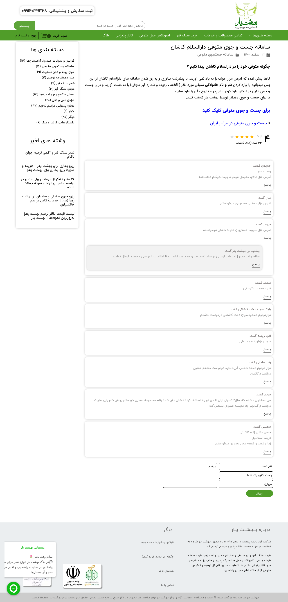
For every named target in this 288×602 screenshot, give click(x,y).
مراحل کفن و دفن (59, 100)
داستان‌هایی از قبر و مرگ (55, 122)
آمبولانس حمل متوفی (155, 35)
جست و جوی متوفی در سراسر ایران (238, 123)
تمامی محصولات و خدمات (223, 35)
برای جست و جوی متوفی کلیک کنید (235, 110)
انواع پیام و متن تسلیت (55, 72)
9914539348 (35, 10)
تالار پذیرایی (124, 35)
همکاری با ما (166, 570)
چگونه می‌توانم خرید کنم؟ (158, 556)
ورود (33, 35)
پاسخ (267, 184)
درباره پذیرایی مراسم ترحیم (52, 105)
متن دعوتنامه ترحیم (58, 77)
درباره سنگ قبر (61, 88)
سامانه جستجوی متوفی (215, 54)
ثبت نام (21, 35)
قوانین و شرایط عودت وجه (157, 542)
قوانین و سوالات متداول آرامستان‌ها (47, 60)
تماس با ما (167, 584)
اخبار (69, 111)
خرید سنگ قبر (187, 35)
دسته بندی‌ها (262, 35)
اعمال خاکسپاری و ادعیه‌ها (53, 94)
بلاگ (106, 35)
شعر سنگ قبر (62, 83)
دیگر (67, 117)
